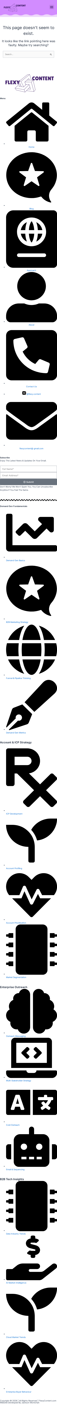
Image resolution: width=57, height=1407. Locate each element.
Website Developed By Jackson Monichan (19, 1402)
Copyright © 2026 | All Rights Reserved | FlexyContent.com (28, 1400)
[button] (51, 7)
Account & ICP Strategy (16, 742)
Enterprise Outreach (13, 987)
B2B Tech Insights (12, 1179)
